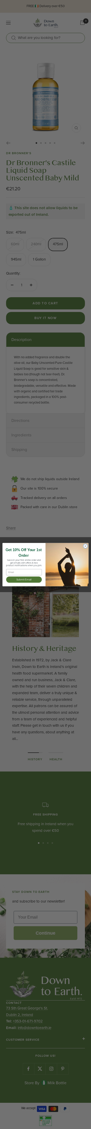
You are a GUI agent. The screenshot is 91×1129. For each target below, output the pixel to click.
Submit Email (24, 579)
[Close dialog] (85, 546)
